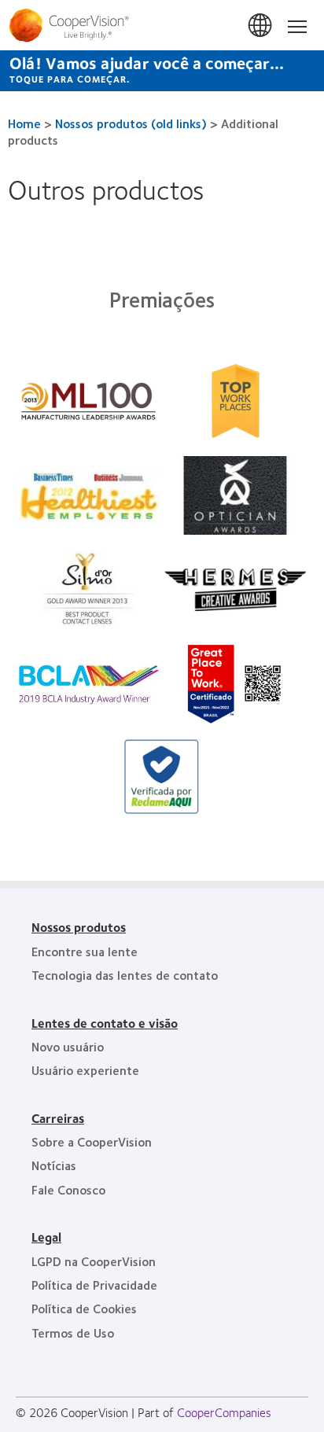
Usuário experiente (85, 1070)
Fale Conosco (68, 1189)
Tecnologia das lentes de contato (124, 975)
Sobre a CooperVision (91, 1141)
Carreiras (57, 1118)
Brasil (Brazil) (261, 26)
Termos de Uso (72, 1332)
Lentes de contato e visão (104, 1023)
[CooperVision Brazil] (162, 25)
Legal (46, 1236)
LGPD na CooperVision (93, 1261)
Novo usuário (67, 1046)
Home (24, 123)
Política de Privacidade (94, 1284)
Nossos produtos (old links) (131, 123)
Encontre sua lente (84, 951)
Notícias (53, 1165)
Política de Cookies (84, 1308)
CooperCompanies (224, 1412)
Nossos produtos (78, 927)
